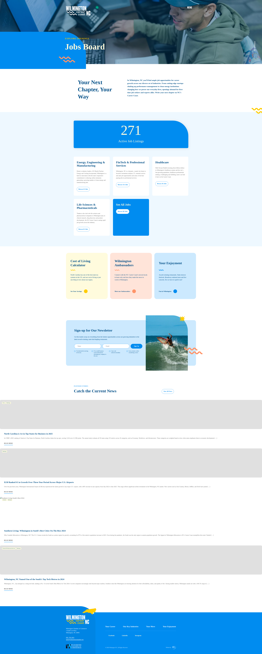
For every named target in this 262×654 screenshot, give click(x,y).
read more (8, 443)
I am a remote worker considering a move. (134, 351)
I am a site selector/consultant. (115, 351)
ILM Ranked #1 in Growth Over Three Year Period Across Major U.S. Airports (39, 482)
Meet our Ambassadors (122, 291)
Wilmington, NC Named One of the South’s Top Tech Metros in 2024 (34, 579)
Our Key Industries (130, 627)
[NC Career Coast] (78, 11)
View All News (167, 391)
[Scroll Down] (257, 55)
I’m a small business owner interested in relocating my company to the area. (100, 353)
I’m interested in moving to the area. (82, 351)
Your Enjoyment (169, 627)
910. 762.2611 (70, 637)
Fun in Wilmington (165, 291)
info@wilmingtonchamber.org (75, 639)
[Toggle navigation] (191, 7)
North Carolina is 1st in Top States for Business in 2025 (28, 434)
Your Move (150, 627)
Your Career (110, 627)
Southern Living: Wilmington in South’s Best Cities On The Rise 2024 (35, 531)
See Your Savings (76, 291)
